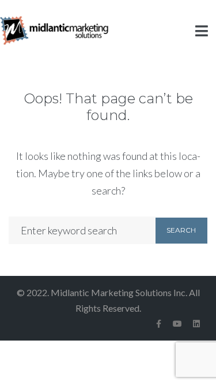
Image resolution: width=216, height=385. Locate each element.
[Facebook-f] (158, 324)
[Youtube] (177, 324)
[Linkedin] (196, 324)
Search (181, 230)
